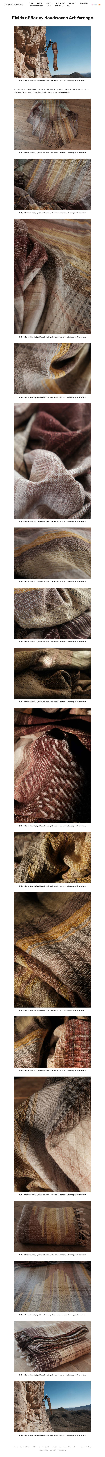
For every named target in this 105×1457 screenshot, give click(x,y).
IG (92, 4)
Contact (52, 1450)
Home (31, 3)
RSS (99, 4)
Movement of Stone (62, 6)
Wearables (84, 3)
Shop (49, 6)
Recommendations (36, 6)
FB (96, 4)
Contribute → (62, 1450)
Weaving (49, 3)
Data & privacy (43, 1450)
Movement (72, 3)
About (39, 3)
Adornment (60, 3)
